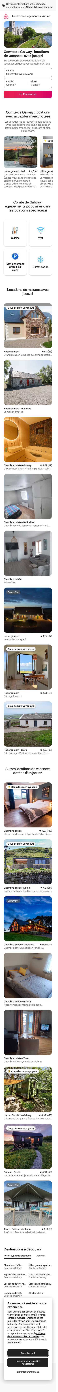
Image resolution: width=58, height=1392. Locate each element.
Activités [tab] (40, 1255)
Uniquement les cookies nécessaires (28, 1362)
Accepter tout (28, 1353)
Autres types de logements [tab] (17, 1255)
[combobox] (27, 74)
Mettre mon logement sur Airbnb (31, 16)
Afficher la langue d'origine (39, 7)
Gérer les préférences (28, 1372)
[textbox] (15, 85)
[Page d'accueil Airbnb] (6, 16)
